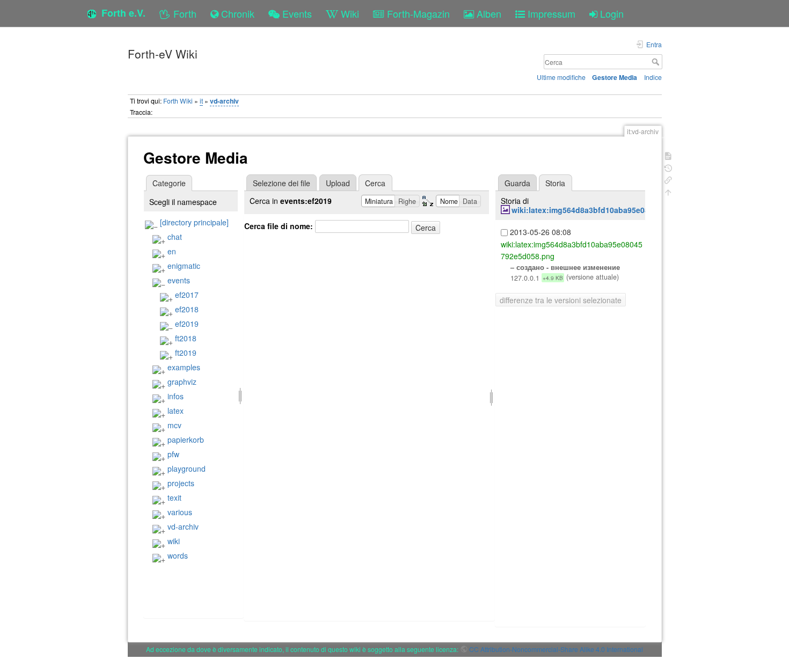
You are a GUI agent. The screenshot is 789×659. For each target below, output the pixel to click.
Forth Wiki (178, 100)
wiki (173, 541)
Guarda (517, 183)
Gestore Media (614, 77)
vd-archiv (224, 101)
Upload (338, 183)
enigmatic (183, 265)
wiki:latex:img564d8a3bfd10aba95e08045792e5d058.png (615, 209)
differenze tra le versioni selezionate (561, 300)
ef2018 (187, 309)
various (179, 512)
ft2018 (185, 338)
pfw (173, 454)
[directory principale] (194, 222)
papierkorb (185, 439)
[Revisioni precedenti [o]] (668, 167)
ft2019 (185, 352)
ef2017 (187, 294)
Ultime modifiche (561, 77)
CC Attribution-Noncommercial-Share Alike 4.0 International (556, 649)
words (177, 555)
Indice (653, 77)
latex (175, 410)
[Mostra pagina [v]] (668, 155)
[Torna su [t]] (668, 191)
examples (183, 367)
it (201, 100)
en (171, 251)
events (178, 280)
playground (186, 468)
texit (174, 497)
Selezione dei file (281, 183)
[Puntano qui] (668, 179)
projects (180, 483)
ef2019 (187, 323)
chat (174, 236)
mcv (174, 425)
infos (175, 396)
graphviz (181, 381)
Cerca (657, 61)
